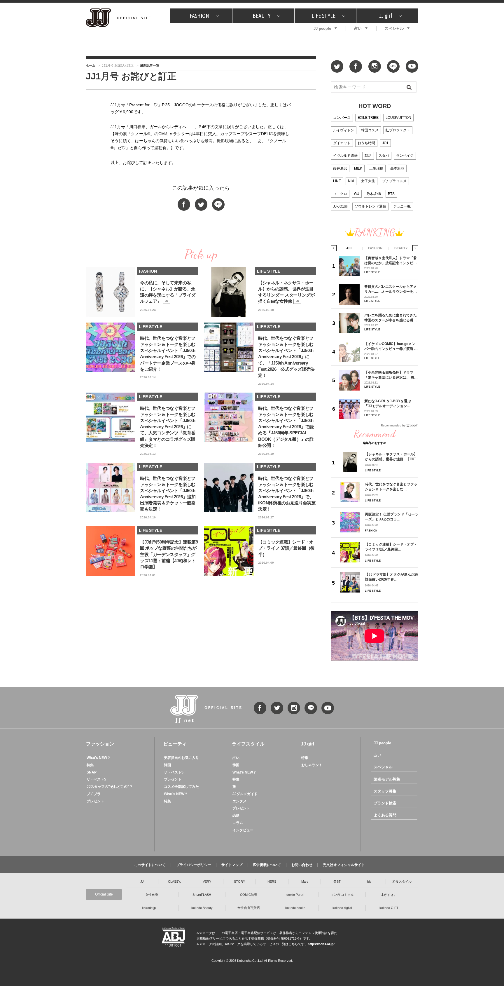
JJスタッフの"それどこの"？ (110, 787)
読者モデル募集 (387, 779)
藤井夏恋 (340, 168)
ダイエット (342, 143)
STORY (239, 881)
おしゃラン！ (311, 765)
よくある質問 (385, 815)
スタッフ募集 (385, 791)
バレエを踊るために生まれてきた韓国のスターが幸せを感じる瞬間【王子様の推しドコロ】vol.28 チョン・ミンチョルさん (390, 317)
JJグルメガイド (245, 794)
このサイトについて (150, 865)
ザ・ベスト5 (96, 779)
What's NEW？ (99, 758)
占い (358, 28)
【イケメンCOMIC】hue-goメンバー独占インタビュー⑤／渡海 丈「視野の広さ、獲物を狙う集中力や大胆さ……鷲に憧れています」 (391, 346)
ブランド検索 (385, 803)
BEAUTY (261, 15)
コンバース (342, 118)
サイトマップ (231, 865)
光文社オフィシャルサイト (344, 865)
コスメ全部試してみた (181, 787)
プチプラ (94, 794)
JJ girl (385, 15)
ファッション (100, 743)
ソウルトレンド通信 (370, 206)
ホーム (90, 65)
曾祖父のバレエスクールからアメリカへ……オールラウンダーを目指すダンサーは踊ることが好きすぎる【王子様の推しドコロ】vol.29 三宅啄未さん (390, 289)
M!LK (358, 168)
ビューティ (175, 743)
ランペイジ (405, 156)
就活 (368, 156)
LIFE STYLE (323, 15)
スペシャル (394, 28)
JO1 (385, 143)
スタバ (384, 156)
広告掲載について (267, 865)
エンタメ (239, 801)
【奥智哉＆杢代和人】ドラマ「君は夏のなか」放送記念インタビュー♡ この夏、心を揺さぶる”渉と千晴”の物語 (390, 260)
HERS (271, 881)
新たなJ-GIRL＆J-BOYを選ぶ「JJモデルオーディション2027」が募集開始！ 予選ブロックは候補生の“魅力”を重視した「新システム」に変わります (389, 403)
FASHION (199, 15)
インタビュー (242, 830)
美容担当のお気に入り (181, 758)
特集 (90, 765)
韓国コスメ (370, 130)
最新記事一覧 (149, 65)
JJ (142, 881)
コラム (237, 823)
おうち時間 (366, 143)
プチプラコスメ (394, 181)
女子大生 (368, 181)
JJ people (322, 28)
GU (356, 194)
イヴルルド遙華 (345, 156)
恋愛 (235, 815)
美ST (337, 881)
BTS (391, 194)
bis (369, 881)
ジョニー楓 (402, 206)
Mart (304, 881)
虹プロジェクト (398, 130)
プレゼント (95, 801)
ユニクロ (340, 194)
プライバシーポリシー (193, 865)
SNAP (92, 772)
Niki (351, 181)
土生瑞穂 (376, 168)
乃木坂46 (373, 194)
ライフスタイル (248, 743)
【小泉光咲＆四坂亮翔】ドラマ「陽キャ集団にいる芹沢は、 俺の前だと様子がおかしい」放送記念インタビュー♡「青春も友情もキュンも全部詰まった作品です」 (391, 374)
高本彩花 (397, 168)
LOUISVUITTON (398, 118)
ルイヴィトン (343, 130)
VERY (207, 881)
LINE (337, 181)
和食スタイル (402, 881)
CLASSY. (174, 881)
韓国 (167, 765)
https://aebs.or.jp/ (321, 944)
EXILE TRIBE (368, 118)
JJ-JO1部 (340, 206)
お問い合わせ (301, 865)
